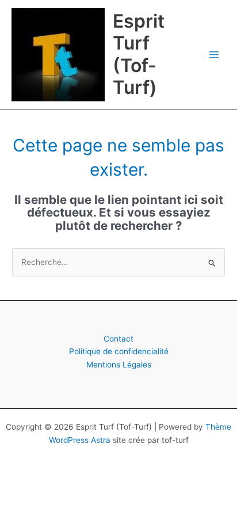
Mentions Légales (118, 364)
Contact (118, 338)
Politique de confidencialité (119, 351)
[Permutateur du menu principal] (214, 54)
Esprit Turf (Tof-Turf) (139, 54)
